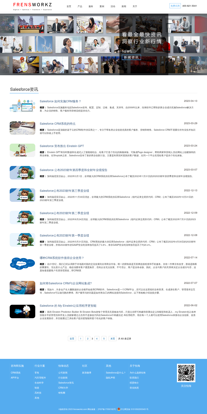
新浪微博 (86, 372)
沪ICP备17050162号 (107, 409)
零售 (37, 372)
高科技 (38, 392)
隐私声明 (110, 377)
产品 (80, 6)
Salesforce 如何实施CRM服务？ (60, 101)
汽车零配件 (40, 377)
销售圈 (61, 392)
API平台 (15, 377)
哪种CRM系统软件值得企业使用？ (62, 257)
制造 (37, 387)
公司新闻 (62, 372)
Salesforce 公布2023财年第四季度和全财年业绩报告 (73, 170)
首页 (69, 6)
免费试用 (175, 5)
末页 (112, 338)
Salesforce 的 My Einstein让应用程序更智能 (68, 305)
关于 (135, 6)
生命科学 (39, 382)
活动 (113, 6)
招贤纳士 (134, 382)
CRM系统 (16, 372)
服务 (91, 6)
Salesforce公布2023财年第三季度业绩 (64, 190)
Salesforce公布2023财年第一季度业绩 (64, 235)
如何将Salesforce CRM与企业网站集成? (66, 283)
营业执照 (134, 387)
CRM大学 (63, 387)
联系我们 (134, 377)
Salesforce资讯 (66, 382)
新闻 (124, 6)
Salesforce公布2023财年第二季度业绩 (64, 213)
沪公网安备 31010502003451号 (134, 409)
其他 (37, 397)
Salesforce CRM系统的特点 (58, 123)
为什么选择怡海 (138, 372)
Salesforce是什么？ (116, 372)
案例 (102, 6)
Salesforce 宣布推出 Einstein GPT (62, 146)
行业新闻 (62, 377)
